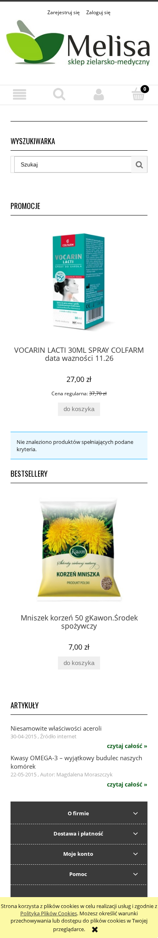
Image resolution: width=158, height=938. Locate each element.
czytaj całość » (127, 746)
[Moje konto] (99, 94)
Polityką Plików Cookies (48, 913)
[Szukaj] (139, 164)
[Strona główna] (79, 45)
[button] (20, 94)
